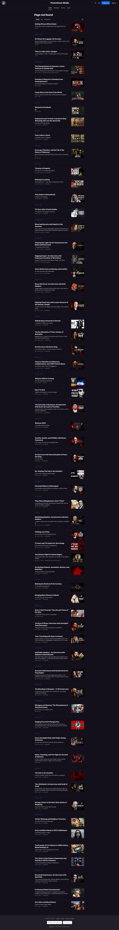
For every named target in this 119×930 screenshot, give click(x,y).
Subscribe (106, 3)
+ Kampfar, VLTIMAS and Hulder (44, 323)
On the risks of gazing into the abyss (45, 473)
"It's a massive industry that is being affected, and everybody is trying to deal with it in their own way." (52, 880)
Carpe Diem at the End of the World (48, 92)
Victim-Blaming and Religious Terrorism (50, 819)
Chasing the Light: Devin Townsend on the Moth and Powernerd (51, 244)
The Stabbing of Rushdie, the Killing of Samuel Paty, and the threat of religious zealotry (51, 504)
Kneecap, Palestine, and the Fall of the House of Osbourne (49, 151)
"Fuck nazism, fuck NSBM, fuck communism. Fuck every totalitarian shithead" (50, 692)
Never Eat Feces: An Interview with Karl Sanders (50, 285)
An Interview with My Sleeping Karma (45, 534)
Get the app (67, 922)
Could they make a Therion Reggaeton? (46, 366)
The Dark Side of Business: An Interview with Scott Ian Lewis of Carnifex (50, 406)
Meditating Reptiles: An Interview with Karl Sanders (51, 518)
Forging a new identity (41, 197)
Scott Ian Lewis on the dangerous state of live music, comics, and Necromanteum (52, 409)
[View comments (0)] (47, 30)
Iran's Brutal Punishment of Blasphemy (46, 545)
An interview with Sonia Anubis (43, 597)
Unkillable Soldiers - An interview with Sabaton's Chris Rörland (50, 654)
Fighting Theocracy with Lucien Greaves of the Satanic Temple (51, 303)
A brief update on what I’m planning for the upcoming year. (51, 54)
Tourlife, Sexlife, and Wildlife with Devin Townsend (50, 439)
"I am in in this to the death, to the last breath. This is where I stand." (52, 307)
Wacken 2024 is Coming (44, 378)
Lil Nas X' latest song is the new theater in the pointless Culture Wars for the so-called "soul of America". (50, 759)
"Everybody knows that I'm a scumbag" (46, 614)
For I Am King (39, 459)
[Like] (36, 175)
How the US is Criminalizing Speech (45, 170)
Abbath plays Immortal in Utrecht (47, 321)
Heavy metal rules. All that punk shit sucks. (47, 849)
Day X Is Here (40, 390)
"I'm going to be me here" (42, 247)
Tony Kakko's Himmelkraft (45, 194)
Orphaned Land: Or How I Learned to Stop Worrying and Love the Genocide (50, 120)
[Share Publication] (99, 3)
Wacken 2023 (40, 423)
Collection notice (69, 918)
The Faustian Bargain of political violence (46, 84)
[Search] (95, 3)
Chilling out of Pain (42, 532)
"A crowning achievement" (42, 586)
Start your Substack (55, 922)
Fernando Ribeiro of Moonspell (46, 486)
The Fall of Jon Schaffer (44, 773)
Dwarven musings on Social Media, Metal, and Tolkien (50, 260)
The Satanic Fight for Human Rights (48, 554)
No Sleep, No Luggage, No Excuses (48, 39)
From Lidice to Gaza (42, 135)
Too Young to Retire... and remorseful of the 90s (48, 349)
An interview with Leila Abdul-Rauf (44, 271)
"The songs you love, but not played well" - (47, 442)
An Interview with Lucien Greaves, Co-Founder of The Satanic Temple (52, 557)
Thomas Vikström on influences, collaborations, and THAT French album (50, 363)
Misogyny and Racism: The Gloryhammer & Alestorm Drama (51, 706)
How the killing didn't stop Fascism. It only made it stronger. (51, 70)
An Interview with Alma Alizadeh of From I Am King (51, 456)
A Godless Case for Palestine (43, 137)
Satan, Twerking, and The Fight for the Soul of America (51, 756)
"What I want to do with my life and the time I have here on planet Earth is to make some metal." (51, 289)
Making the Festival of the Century (48, 584)
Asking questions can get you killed (45, 571)
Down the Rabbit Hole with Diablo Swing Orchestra (50, 739)
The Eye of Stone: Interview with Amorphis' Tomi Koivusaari (51, 624)
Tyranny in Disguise (42, 168)
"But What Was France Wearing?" (44, 821)
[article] (59, 27)
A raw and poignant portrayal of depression (47, 862)
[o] (77, 27)
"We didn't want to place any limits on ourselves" (48, 627)
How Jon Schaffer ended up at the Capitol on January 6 (50, 775)
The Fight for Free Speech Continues (45, 211)
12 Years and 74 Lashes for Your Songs (49, 543)
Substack (51, 926)
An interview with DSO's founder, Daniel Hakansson (49, 742)
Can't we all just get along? (42, 123)
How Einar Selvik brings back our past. (45, 807)
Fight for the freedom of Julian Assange (46, 392)
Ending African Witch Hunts (45, 24)
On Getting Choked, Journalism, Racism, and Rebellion (52, 568)
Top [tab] (42, 19)
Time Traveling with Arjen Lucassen (49, 636)
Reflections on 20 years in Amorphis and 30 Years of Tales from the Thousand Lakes (51, 337)
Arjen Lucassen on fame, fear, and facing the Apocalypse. (51, 94)
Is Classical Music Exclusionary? (47, 890)
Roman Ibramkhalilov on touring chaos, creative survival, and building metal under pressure (52, 42)
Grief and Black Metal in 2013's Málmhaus (51, 830)
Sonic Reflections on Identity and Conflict (51, 269)
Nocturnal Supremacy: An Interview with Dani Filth (50, 876)
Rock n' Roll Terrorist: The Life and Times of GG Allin (51, 611)
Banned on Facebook (43, 107)
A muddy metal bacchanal (42, 425)
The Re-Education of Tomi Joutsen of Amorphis (49, 333)
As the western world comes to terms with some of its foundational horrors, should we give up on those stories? (51, 724)
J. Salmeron (45, 72)
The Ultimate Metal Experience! (43, 381)
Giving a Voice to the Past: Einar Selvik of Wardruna (51, 803)
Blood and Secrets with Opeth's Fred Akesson (49, 225)
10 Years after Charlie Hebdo (46, 209)
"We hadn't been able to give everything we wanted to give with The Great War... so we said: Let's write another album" (51, 657)
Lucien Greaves (54, 72)
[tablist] (43, 19)
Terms (62, 918)
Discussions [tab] (47, 19)
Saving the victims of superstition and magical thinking (50, 26)
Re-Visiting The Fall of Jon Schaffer (48, 471)
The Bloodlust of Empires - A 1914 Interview (52, 689)
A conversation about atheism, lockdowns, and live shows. (51, 488)
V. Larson (46, 232)
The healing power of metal (42, 832)
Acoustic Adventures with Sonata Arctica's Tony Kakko (51, 672)
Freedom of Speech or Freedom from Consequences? (49, 80)
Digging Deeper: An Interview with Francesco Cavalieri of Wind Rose (48, 257)
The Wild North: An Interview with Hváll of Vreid (51, 785)
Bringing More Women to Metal (47, 595)
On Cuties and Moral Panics (45, 902)
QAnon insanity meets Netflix (43, 904)
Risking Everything (42, 180)
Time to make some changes (46, 51)
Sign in (114, 3)
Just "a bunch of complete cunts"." (44, 709)
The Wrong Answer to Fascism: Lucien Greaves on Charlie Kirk (50, 67)
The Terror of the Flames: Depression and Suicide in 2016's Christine (50, 859)
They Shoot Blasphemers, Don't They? (49, 501)
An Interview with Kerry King (46, 347)
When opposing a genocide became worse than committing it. (51, 155)
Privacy (58, 918)
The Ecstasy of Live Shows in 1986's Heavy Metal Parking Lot (51, 846)
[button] (50, 8)
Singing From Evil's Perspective (47, 722)
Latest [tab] (37, 19)
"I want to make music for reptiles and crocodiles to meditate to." (52, 522)
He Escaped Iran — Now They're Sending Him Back (49, 182)
